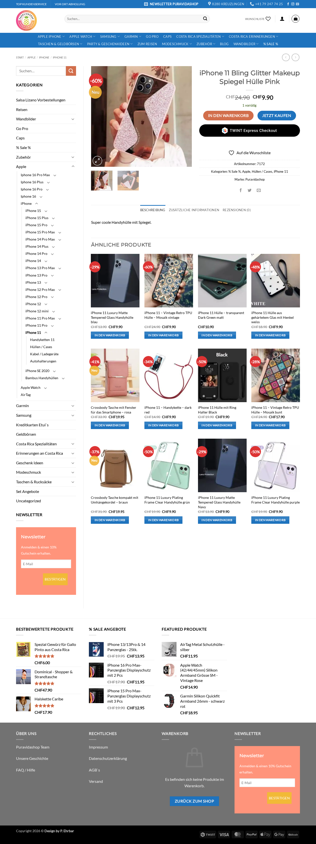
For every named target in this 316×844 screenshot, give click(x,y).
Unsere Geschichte (32, 758)
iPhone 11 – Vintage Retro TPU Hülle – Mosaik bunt (275, 409)
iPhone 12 (33, 304)
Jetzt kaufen (276, 115)
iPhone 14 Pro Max (40, 239)
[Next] (183, 116)
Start (20, 57)
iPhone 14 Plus (36, 246)
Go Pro (152, 36)
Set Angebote (27, 491)
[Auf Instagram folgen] (292, 4)
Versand (96, 781)
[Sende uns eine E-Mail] (297, 4)
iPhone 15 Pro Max (40, 232)
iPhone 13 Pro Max (40, 268)
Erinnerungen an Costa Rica (39, 453)
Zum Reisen (147, 44)
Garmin (131, 36)
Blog (224, 44)
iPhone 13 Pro (36, 275)
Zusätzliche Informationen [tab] (194, 210)
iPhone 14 (33, 261)
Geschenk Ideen (29, 462)
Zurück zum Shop (194, 801)
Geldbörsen (26, 434)
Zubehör (204, 44)
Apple (31, 57)
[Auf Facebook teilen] (241, 190)
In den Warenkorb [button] (110, 335)
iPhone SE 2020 (37, 371)
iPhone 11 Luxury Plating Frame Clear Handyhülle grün (167, 499)
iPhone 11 (59, 57)
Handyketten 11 (42, 340)
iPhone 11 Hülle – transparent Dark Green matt (221, 315)
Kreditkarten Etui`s (32, 424)
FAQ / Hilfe (25, 770)
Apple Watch (80, 36)
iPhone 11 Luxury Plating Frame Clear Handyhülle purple (275, 499)
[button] (172, 4)
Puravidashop (255, 179)
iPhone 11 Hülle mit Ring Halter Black (217, 409)
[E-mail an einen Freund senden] (259, 190)
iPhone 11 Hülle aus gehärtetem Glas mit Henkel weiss (272, 317)
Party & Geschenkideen (108, 44)
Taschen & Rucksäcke (34, 481)
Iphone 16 (28, 196)
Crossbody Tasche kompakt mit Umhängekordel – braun (114, 499)
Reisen (21, 109)
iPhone (44, 57)
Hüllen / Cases (41, 347)
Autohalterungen (43, 361)
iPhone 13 (33, 282)
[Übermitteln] (205, 19)
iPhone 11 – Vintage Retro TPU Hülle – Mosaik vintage (168, 315)
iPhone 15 (33, 210)
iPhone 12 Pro (36, 297)
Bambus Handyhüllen (41, 378)
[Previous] (99, 116)
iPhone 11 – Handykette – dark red (168, 409)
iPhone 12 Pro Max (40, 289)
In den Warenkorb (228, 115)
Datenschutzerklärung (108, 758)
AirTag (26, 395)
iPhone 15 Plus (36, 218)
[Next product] (286, 57)
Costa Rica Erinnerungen (252, 36)
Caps (167, 36)
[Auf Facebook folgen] (288, 4)
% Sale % (270, 44)
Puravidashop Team (32, 747)
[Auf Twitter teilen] (250, 190)
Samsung (108, 36)
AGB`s (94, 770)
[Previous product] (295, 57)
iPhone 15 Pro (36, 225)
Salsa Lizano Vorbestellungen (40, 99)
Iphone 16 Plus (32, 182)
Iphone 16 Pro (31, 189)
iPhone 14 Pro (36, 253)
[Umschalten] (73, 119)
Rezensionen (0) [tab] (237, 210)
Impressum (98, 747)
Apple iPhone (49, 36)
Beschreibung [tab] (152, 210)
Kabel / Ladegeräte (44, 354)
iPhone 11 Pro (36, 325)
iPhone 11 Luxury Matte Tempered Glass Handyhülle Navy (219, 502)
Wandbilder (245, 44)
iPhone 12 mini (37, 311)
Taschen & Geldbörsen (58, 44)
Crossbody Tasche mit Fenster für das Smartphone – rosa (113, 409)
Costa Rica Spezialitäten (198, 36)
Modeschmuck (175, 44)
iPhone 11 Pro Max (40, 318)
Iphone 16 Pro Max (35, 175)
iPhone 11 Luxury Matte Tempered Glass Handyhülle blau (112, 317)
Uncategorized (28, 500)
